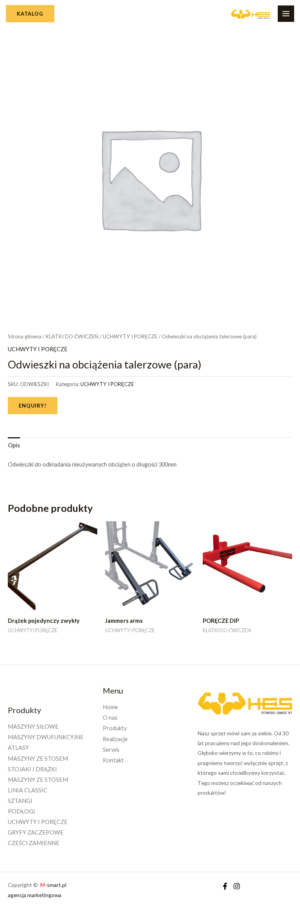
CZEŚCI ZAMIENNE (33, 843)
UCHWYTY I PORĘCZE (130, 336)
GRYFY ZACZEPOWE (36, 832)
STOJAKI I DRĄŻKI (32, 769)
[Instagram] (236, 886)
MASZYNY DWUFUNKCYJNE (46, 737)
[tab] (14, 445)
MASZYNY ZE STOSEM (38, 758)
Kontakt (113, 760)
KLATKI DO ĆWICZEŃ (72, 336)
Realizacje (115, 739)
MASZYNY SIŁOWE (33, 726)
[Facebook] (225, 886)
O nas (110, 717)
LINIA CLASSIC (27, 790)
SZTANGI (20, 800)
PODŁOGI (21, 811)
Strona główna (24, 336)
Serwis (111, 749)
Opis (14, 445)
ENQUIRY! (32, 405)
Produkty (115, 728)
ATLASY (18, 747)
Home (110, 707)
